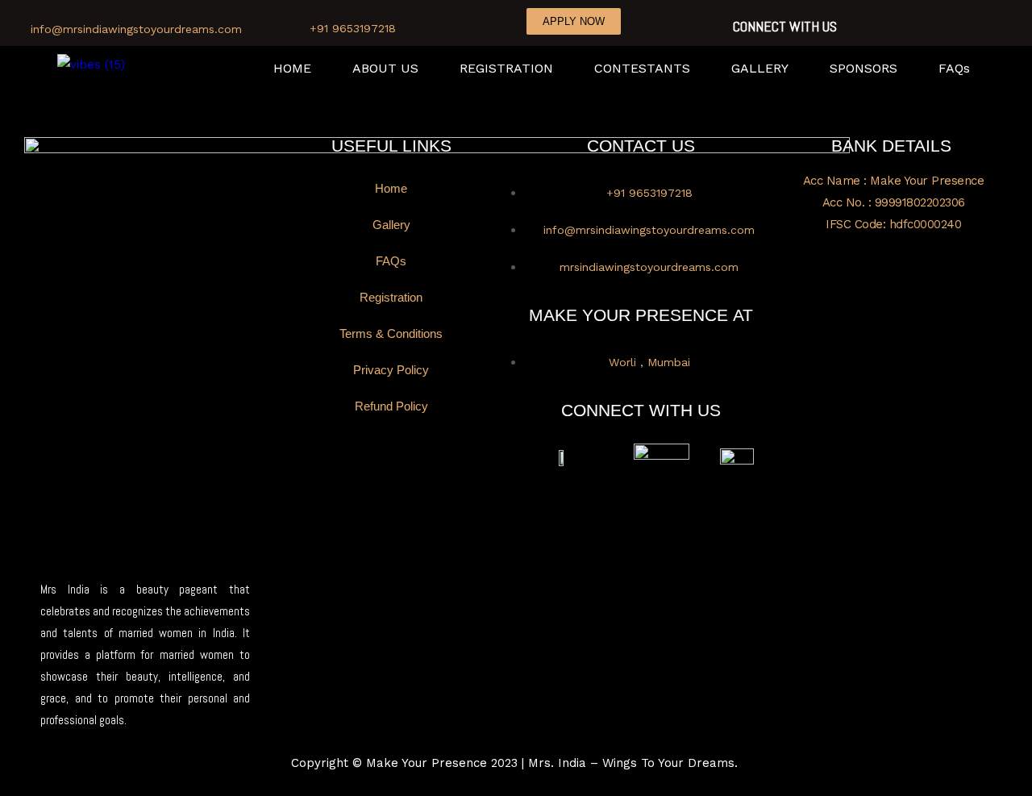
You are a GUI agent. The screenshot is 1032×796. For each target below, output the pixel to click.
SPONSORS (863, 68)
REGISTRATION (506, 68)
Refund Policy (391, 406)
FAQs (954, 68)
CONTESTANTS (642, 68)
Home (391, 188)
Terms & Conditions (391, 333)
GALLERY (760, 68)
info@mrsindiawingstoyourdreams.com (136, 29)
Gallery (391, 224)
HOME (292, 68)
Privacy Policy (391, 370)
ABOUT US (385, 68)
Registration (391, 297)
